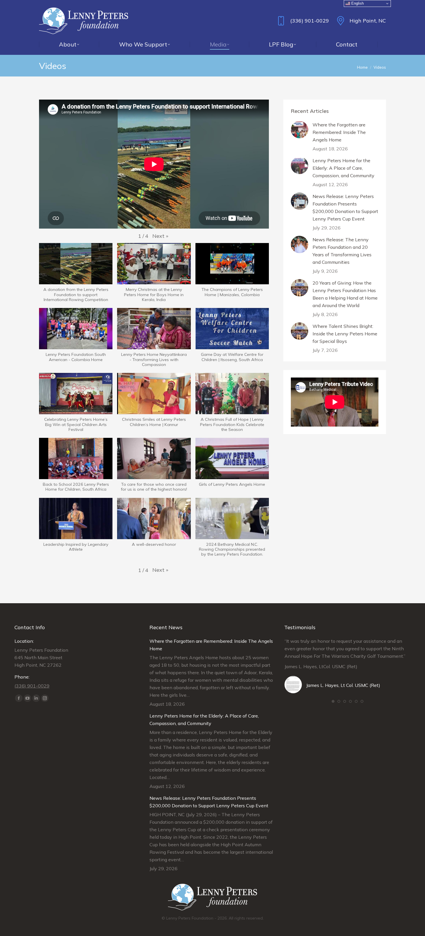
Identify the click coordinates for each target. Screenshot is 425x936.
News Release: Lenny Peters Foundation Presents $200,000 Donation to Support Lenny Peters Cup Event (345, 207)
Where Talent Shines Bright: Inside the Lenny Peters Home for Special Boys (345, 333)
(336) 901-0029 (309, 20)
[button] (160, 236)
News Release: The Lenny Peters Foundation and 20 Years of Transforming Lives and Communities (342, 251)
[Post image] (299, 129)
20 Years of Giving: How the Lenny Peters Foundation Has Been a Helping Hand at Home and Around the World (345, 294)
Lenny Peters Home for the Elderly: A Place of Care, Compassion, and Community (343, 168)
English (357, 3)
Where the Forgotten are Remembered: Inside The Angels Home (339, 132)
